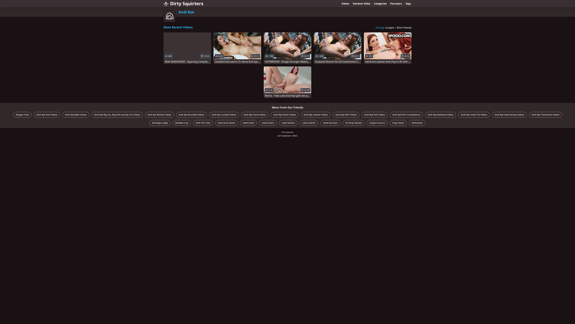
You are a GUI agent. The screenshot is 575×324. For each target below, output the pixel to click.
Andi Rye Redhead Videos (440, 114)
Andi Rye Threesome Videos (545, 114)
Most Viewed (404, 27)
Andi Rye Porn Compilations (406, 114)
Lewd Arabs (248, 122)
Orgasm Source (377, 122)
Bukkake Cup (181, 122)
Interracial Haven (226, 122)
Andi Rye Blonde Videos (159, 114)
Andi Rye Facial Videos (255, 114)
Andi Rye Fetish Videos (284, 114)
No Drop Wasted (353, 122)
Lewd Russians (330, 122)
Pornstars (396, 3)
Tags (408, 3)
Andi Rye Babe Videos (76, 114)
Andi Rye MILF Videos (346, 114)
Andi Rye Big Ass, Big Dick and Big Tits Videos (117, 114)
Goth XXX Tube (203, 122)
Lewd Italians (288, 122)
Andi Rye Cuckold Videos (224, 114)
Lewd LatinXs (309, 122)
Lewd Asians (268, 122)
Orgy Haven (398, 122)
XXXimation (417, 122)
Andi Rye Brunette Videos (191, 114)
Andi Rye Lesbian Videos (316, 114)
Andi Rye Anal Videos (47, 114)
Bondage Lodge (160, 122)
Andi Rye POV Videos (374, 114)
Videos (345, 3)
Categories (380, 3)
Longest (389, 27)
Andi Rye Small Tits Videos (474, 114)
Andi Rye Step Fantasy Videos (509, 114)
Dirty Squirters (186, 3)
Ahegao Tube (22, 114)
